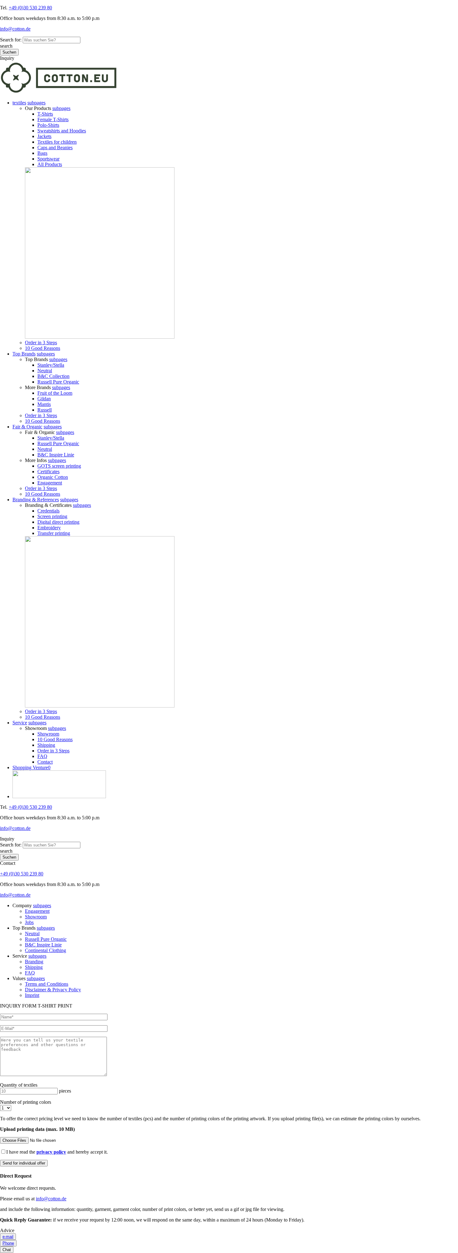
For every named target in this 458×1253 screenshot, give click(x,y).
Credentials (48, 510)
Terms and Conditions (46, 984)
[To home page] (58, 92)
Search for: (10, 39)
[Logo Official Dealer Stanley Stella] (235, 784)
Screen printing (52, 516)
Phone (8, 1243)
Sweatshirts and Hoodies (61, 130)
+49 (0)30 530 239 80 (30, 7)
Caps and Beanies (55, 147)
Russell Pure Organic (58, 381)
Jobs (29, 922)
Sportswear (48, 158)
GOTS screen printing (59, 466)
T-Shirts (45, 114)
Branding (34, 961)
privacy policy (51, 1152)
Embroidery (49, 527)
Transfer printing (53, 533)
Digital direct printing (58, 522)
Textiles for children (57, 142)
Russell (44, 409)
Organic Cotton (52, 477)
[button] (36, 102)
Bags (42, 153)
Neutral (44, 370)
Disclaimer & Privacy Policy (53, 989)
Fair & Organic (27, 426)
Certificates (48, 471)
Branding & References (35, 499)
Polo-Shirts (48, 125)
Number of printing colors (25, 1102)
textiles (19, 102)
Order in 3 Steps (41, 342)
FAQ (42, 756)
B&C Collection (53, 376)
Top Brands (24, 353)
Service (19, 722)
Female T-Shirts (53, 119)
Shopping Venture (31, 767)
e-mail (7, 1236)
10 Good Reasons (42, 348)
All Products (49, 164)
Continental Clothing (45, 950)
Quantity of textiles (18, 1085)
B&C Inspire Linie (55, 454)
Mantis (44, 404)
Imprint (32, 995)
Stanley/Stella (50, 365)
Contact (45, 762)
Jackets (44, 136)
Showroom (48, 733)
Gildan (44, 398)
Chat (6, 1249)
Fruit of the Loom (54, 393)
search (6, 46)
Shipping (46, 745)
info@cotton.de (15, 28)
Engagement (49, 482)
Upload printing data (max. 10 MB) (37, 1129)
